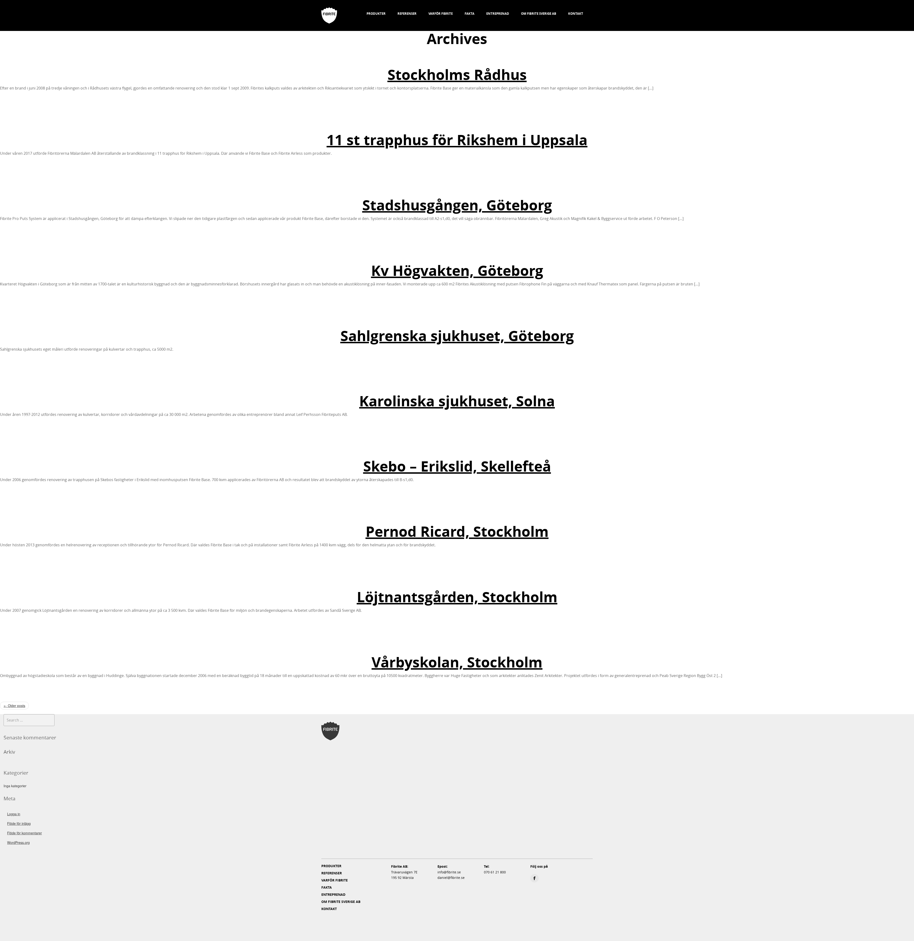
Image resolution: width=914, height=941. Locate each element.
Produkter (376, 13)
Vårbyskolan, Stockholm (457, 662)
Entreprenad (497, 13)
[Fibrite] (329, 10)
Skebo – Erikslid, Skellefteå (457, 466)
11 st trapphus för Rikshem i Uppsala (457, 140)
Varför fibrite (440, 13)
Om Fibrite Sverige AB (538, 13)
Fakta (469, 13)
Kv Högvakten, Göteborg (457, 270)
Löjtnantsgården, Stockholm (457, 597)
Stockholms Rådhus (457, 75)
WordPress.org (18, 842)
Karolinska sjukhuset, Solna (457, 401)
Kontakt (575, 13)
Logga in (13, 814)
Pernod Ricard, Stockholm (457, 531)
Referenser (407, 13)
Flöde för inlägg (19, 823)
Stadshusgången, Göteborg (457, 205)
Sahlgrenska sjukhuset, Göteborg (457, 336)
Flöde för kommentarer (24, 833)
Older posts (14, 705)
